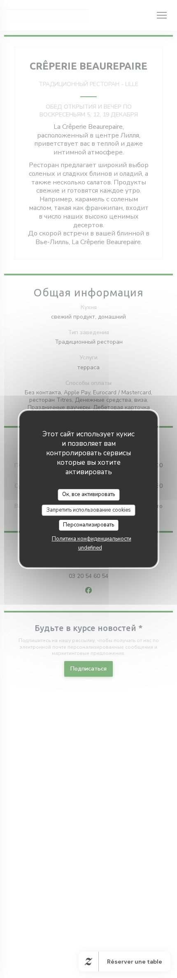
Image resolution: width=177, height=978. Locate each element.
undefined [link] (90, 548)
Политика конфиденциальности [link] (91, 539)
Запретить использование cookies (89, 510)
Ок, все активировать (88, 494)
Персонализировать (88, 525)
